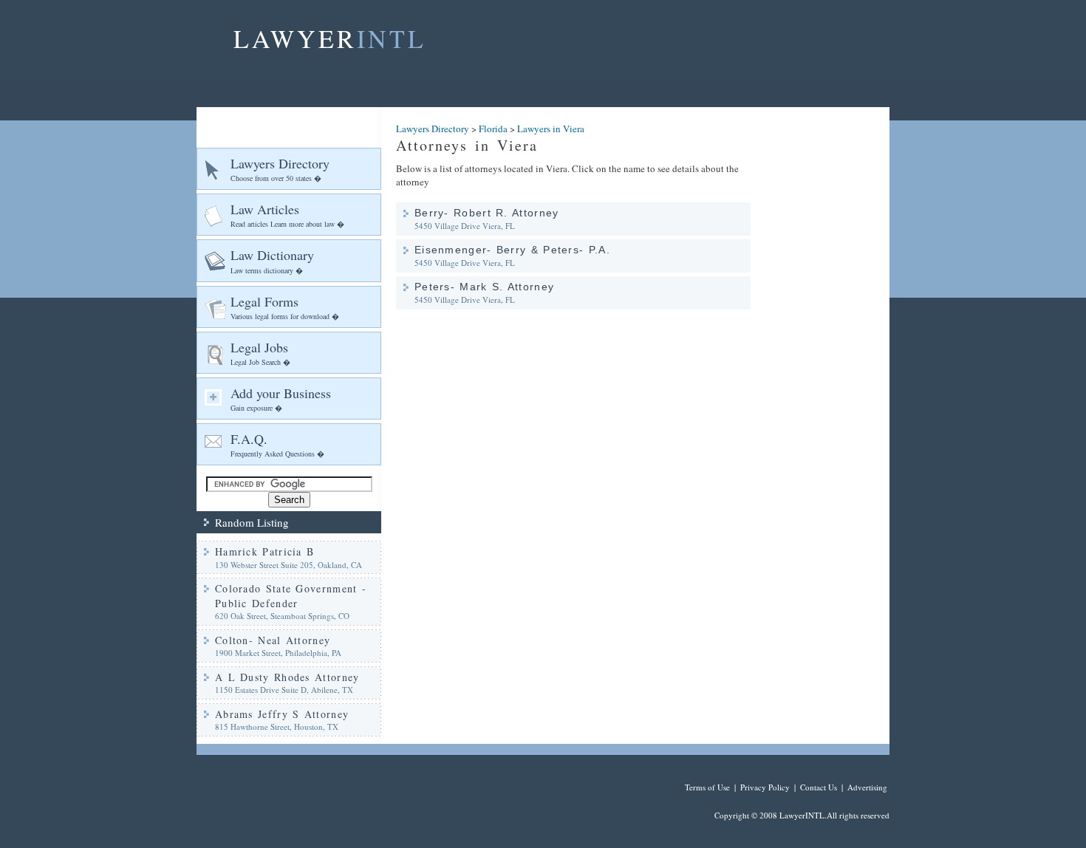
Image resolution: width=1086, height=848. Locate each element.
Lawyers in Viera (550, 128)
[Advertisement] (827, 328)
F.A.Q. (277, 444)
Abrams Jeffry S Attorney (282, 714)
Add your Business (280, 398)
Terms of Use (707, 787)
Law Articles (287, 214)
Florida (493, 128)
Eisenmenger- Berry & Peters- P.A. (512, 250)
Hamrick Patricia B (264, 551)
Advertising (867, 787)
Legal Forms (284, 307)
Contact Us (818, 787)
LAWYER (329, 38)
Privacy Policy (765, 787)
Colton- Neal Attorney (272, 640)
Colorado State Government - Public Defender (290, 595)
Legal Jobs (260, 352)
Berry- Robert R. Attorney (486, 213)
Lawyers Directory (279, 168)
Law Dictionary (272, 260)
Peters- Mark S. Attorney (484, 287)
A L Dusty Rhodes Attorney (287, 677)
